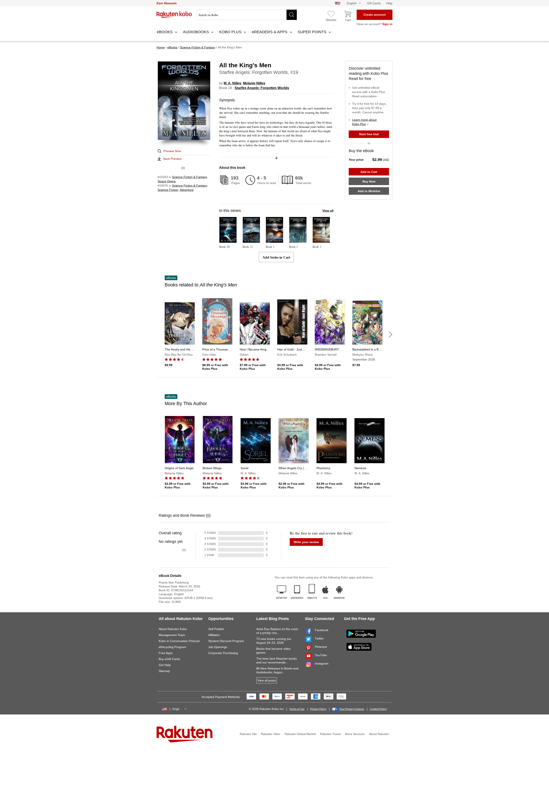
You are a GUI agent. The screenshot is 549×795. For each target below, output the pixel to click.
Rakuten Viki (248, 734)
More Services (355, 734)
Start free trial (369, 134)
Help (389, 3)
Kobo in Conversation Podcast (179, 641)
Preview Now (172, 151)
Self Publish (216, 629)
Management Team (172, 635)
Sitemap (164, 671)
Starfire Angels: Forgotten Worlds (262, 88)
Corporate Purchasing (223, 653)
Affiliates (214, 635)
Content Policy (378, 709)
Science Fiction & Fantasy (189, 177)
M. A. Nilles (232, 83)
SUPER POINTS (312, 32)
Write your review (306, 542)
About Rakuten (379, 734)
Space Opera (167, 181)
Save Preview (172, 158)
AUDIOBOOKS (196, 32)
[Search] (292, 15)
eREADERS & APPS (270, 32)
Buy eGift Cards (169, 659)
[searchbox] (246, 15)
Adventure (187, 190)
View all (327, 210)
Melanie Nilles (254, 83)
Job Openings (217, 647)
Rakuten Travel (330, 734)
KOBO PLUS (231, 32)
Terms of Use (297, 709)
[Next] (390, 334)
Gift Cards (374, 3)
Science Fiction (168, 190)
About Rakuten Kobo (173, 629)
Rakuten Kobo (174, 14)
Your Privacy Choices (351, 709)
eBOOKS (165, 32)
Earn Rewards (167, 3)
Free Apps (166, 653)
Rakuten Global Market (300, 734)
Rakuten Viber (270, 734)
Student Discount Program (226, 641)
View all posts (266, 680)
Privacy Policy (318, 709)
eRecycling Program (172, 647)
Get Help (165, 665)
